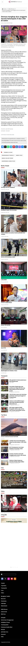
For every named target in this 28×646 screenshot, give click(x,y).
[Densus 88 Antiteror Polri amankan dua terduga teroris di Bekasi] (14, 177)
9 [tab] (21, 513)
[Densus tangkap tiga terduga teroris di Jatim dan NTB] (14, 338)
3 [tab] (14, 489)
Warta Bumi (4, 605)
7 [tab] (17, 513)
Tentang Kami (4, 624)
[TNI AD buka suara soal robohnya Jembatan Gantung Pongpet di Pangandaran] (4, 396)
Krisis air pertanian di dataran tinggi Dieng (12, 484)
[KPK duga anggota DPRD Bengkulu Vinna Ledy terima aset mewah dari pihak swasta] (4, 409)
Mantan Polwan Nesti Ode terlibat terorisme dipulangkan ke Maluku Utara (13, 370)
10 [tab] (23, 513)
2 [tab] (12, 489)
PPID (2, 636)
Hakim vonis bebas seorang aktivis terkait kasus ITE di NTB (12, 324)
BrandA (3, 629)
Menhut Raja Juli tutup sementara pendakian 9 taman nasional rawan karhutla (14, 435)
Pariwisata (3, 601)
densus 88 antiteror (7, 158)
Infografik (4, 514)
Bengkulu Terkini (5, 596)
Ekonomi (3, 598)
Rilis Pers (3, 614)
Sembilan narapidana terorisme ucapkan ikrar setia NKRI (13, 279)
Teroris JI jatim (8, 152)
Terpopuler (4, 376)
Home (5, 9)
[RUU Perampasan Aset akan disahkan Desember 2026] (4, 449)
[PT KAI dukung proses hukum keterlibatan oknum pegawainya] (14, 293)
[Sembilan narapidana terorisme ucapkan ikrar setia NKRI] (14, 270)
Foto (2, 467)
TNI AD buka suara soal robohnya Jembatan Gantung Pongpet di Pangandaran (17, 396)
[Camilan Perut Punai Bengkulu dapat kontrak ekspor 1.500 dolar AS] (4, 442)
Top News (4, 415)
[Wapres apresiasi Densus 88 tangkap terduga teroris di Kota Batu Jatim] (14, 247)
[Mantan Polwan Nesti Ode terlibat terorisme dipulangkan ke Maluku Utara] (14, 361)
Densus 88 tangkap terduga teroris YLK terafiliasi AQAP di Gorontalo (12, 209)
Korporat (3, 634)
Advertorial (4, 611)
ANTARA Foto (4, 632)
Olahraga (3, 603)
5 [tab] (18, 489)
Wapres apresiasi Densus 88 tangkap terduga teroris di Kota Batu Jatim (13, 256)
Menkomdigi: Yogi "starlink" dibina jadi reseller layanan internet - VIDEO (11, 507)
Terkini (3, 583)
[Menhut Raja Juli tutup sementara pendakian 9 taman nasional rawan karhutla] (14, 427)
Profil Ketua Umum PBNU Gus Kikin (12, 562)
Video (2, 491)
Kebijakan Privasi (5, 622)
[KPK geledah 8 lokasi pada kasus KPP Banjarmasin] (4, 382)
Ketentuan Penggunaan (7, 620)
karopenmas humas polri (8, 161)
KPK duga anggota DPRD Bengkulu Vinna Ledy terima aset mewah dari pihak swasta (17, 409)
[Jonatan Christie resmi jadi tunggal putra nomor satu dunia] (4, 455)
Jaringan (3, 617)
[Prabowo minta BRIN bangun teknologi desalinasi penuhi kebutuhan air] (4, 403)
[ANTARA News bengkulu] (15, 1)
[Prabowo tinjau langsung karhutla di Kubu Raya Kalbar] (4, 462)
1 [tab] (10, 489)
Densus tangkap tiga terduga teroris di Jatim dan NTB (13, 347)
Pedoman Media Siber (6, 627)
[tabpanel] (14, 480)
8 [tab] (19, 513)
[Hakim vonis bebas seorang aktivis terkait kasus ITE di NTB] (14, 315)
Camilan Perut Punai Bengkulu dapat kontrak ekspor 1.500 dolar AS (17, 442)
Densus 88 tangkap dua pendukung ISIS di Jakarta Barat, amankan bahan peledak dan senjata (13, 233)
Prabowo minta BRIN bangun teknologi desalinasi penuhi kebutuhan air (16, 402)
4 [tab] (16, 489)
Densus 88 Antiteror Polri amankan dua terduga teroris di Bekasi (12, 186)
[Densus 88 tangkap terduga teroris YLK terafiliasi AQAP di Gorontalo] (14, 200)
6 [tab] (15, 513)
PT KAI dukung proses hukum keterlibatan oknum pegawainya (12, 301)
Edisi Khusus (11, 9)
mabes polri (19, 155)
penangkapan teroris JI (8, 155)
